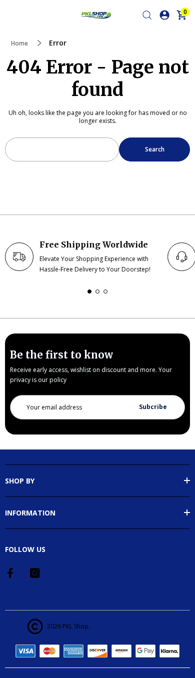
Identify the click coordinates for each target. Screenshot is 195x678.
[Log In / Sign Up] (164, 15)
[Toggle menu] (11, 15)
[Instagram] (35, 573)
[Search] (147, 15)
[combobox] (62, 150)
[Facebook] (11, 573)
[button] (90, 292)
